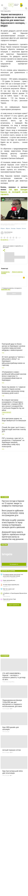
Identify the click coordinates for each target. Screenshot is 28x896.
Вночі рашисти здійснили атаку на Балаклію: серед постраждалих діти (13, 513)
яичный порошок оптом (11, 750)
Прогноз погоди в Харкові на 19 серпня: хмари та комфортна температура (13, 503)
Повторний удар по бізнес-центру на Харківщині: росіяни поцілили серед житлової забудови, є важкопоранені (13, 347)
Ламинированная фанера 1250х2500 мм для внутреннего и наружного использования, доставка (12, 703)
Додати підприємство (14, 604)
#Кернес (3, 228)
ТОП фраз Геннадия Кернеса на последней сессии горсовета (14, 192)
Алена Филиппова (8, 232)
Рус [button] (5, 8)
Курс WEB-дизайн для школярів (10, 728)
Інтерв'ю (7, 554)
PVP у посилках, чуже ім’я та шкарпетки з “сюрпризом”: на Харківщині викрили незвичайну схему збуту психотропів (13, 442)
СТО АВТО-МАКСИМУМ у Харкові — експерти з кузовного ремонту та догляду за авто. (13, 676)
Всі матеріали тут (14, 564)
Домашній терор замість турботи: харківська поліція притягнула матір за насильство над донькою (13, 535)
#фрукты (8, 228)
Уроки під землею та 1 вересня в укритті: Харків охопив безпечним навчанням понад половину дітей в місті (13, 390)
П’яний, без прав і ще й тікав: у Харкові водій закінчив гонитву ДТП (14, 429)
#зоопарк (13, 228)
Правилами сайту (5, 289)
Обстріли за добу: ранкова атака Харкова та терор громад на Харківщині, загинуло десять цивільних (13, 523)
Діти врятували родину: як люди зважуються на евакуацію (14, 419)
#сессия (24, 228)
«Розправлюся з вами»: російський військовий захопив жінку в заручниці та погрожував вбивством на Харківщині (14, 376)
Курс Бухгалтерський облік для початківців (12, 772)
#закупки (18, 228)
